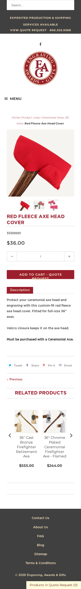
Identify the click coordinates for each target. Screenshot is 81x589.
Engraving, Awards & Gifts (46, 575)
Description (20, 290)
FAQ (40, 536)
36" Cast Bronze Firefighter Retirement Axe (26, 446)
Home (16, 118)
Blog (40, 545)
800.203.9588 (60, 30)
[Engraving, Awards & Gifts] (40, 70)
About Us (40, 527)
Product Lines (30, 118)
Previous (15, 379)
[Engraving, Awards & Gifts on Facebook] (40, 44)
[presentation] (10, 436)
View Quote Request (28, 30)
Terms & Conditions (40, 563)
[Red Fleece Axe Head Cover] (40, 163)
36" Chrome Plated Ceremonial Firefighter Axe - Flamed (54, 446)
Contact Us (40, 518)
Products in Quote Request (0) (54, 585)
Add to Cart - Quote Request (40, 276)
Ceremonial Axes (52, 118)
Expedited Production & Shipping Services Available (40, 18)
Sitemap (40, 554)
